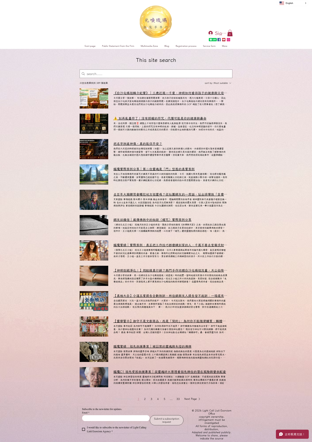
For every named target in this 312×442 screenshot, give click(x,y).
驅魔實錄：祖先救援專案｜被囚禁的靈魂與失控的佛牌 (152, 346)
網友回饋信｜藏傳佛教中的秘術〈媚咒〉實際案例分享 (152, 219)
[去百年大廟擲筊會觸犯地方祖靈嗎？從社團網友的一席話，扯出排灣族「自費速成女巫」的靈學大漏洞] (94, 200)
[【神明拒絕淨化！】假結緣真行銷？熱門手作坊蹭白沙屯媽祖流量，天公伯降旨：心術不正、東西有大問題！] (94, 276)
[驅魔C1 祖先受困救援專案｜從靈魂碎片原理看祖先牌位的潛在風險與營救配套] (94, 377)
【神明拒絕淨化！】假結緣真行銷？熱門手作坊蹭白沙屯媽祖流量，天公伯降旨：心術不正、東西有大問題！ (170, 270)
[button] (230, 33)
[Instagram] (228, 39)
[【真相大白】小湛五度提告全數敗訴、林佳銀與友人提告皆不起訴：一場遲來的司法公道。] (94, 301)
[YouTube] (223, 39)
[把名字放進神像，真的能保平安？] (94, 149)
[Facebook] (219, 39)
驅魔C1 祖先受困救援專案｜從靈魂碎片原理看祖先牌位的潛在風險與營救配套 (169, 371)
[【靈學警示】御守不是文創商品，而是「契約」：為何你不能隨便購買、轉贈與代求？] (94, 326)
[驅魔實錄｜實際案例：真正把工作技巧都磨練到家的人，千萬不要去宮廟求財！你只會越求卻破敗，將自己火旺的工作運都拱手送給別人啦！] (94, 250)
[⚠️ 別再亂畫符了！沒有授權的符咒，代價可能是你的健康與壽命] (94, 124)
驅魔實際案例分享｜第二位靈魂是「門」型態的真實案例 (154, 169)
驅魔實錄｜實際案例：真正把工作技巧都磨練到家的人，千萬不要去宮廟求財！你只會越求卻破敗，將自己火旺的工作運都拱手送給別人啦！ (170, 245)
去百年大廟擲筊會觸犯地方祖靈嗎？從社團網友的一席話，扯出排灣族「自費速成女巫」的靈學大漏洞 (170, 194)
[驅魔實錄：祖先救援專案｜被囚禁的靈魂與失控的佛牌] (94, 352)
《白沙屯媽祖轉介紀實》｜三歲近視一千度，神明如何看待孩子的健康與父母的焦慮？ (170, 93)
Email (85, 412)
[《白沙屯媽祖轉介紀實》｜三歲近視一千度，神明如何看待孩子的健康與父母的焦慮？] (94, 98)
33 (178, 399)
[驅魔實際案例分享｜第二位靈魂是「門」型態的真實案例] (94, 174)
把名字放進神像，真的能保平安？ (137, 143)
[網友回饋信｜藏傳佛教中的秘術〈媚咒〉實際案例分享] (94, 225)
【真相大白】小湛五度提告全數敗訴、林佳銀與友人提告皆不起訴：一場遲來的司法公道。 (170, 295)
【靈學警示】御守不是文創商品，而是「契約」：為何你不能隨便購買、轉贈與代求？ (170, 321)
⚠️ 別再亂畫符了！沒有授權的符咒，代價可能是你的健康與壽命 (159, 118)
